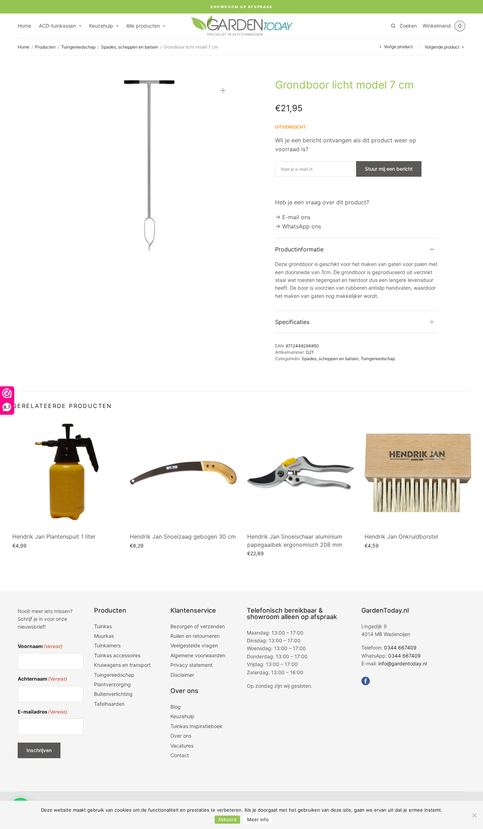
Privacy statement (191, 665)
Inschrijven (39, 750)
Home (24, 26)
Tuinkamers (107, 645)
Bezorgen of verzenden (197, 626)
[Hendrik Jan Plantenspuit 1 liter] (65, 472)
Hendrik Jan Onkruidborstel (401, 536)
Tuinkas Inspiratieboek (196, 726)
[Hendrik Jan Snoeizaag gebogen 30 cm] (183, 472)
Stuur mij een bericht (389, 169)
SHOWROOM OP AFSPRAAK (241, 7)
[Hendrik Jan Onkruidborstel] (418, 472)
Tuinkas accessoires (117, 655)
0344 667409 (400, 648)
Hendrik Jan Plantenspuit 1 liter (53, 536)
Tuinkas (103, 626)
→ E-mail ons (292, 217)
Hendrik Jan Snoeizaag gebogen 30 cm (183, 536)
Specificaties (292, 321)
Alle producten (143, 26)
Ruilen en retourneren (195, 636)
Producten (45, 47)
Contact (179, 755)
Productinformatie (299, 249)
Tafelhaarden (109, 704)
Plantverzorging (112, 684)
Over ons (180, 736)
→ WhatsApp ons (298, 226)
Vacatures (181, 746)
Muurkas (104, 636)
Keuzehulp (101, 26)
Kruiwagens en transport (122, 665)
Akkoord (227, 819)
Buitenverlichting (113, 694)
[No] (474, 815)
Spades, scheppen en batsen (129, 47)
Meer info (258, 819)
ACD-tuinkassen (57, 26)
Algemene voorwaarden (197, 655)
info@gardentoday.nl (402, 663)
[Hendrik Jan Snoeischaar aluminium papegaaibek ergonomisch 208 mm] (300, 472)
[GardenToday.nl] (241, 25)
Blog (175, 707)
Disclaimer (182, 675)
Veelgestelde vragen (194, 645)
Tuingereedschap (78, 47)
